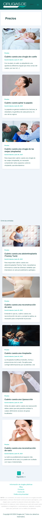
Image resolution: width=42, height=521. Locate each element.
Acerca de (21, 492)
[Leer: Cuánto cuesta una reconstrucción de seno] (21, 287)
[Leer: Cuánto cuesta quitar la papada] (21, 85)
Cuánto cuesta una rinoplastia (17, 353)
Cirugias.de (32, 5)
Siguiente (21, 477)
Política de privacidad (21, 494)
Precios (6, 53)
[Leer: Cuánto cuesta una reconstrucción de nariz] (21, 430)
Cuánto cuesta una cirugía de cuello (20, 56)
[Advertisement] (21, 196)
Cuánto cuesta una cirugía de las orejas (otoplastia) (19, 150)
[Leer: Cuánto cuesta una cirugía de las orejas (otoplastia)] (21, 131)
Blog (21, 487)
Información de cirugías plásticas (21, 484)
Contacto (21, 489)
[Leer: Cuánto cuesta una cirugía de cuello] (21, 39)
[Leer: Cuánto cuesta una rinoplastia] (21, 335)
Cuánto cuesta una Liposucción (18, 399)
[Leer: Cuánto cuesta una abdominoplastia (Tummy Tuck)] (21, 236)
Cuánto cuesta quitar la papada (18, 103)
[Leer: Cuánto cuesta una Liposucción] (21, 382)
